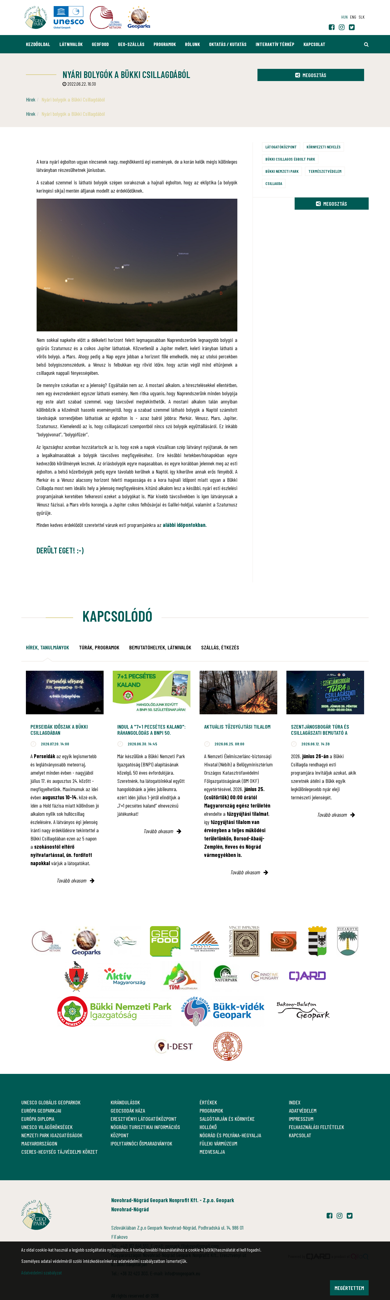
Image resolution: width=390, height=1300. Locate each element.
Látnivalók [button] (71, 44)
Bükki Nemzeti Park (282, 171)
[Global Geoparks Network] (46, 941)
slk (361, 17)
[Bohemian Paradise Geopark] (283, 941)
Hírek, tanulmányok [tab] (47, 647)
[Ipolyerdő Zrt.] (125, 941)
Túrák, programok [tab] (99, 647)
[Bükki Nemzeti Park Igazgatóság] (114, 1011)
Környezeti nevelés (324, 146)
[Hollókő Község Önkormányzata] (76, 976)
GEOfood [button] (100, 44)
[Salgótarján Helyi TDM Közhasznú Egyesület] (180, 976)
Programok (165, 44)
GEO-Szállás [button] (131, 44)
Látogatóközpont (281, 146)
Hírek (30, 99)
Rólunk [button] (192, 44)
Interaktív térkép (275, 44)
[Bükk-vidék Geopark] (222, 1011)
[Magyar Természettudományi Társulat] (228, 1046)
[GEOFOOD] (165, 941)
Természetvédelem (325, 171)
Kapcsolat (314, 44)
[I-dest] (174, 1046)
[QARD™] (307, 976)
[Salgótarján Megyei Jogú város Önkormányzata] (317, 941)
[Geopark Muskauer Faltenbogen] (205, 941)
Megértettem (349, 1287)
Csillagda (273, 183)
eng (353, 17)
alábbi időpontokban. (185, 524)
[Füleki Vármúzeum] (244, 941)
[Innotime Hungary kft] (265, 976)
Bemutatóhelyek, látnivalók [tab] (160, 647)
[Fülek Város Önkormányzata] (347, 941)
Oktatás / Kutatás (227, 44)
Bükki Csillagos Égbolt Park (290, 159)
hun (344, 17)
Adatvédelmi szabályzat (41, 1272)
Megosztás (313, 75)
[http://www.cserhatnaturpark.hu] (225, 976)
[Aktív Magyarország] (124, 976)
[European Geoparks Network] (86, 941)
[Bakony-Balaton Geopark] (303, 1011)
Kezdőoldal (38, 44)
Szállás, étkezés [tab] (220, 647)
